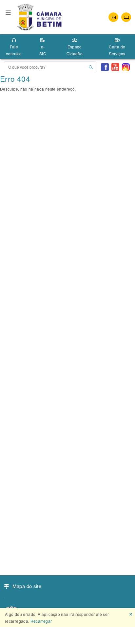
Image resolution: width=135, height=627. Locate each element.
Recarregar (41, 621)
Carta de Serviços (117, 50)
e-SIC (42, 50)
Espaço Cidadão (75, 50)
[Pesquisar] (91, 67)
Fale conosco (14, 50)
